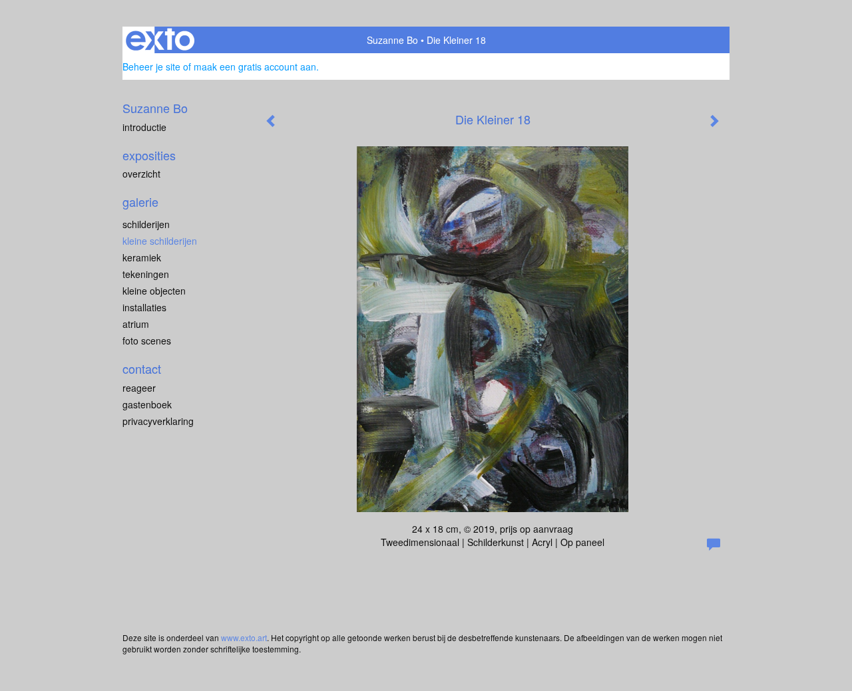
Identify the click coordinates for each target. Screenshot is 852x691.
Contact (141, 368)
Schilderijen (146, 224)
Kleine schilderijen (159, 240)
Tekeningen (145, 274)
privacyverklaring (158, 421)
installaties (144, 307)
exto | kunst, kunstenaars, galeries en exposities (160, 40)
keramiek (141, 257)
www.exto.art (244, 637)
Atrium (135, 324)
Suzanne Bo (392, 40)
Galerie (140, 202)
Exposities (149, 155)
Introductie (144, 127)
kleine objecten (154, 290)
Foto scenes (146, 340)
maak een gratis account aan (255, 66)
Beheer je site (151, 66)
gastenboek (147, 404)
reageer (139, 387)
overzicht (141, 173)
